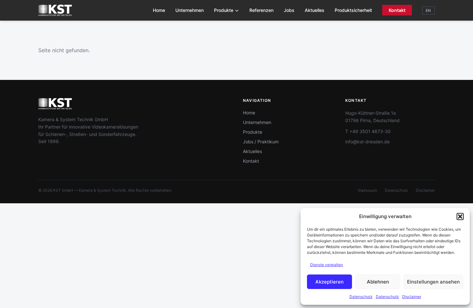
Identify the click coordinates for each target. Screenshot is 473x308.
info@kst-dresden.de (367, 141)
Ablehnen (378, 282)
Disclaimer (411, 296)
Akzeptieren (329, 282)
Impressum (367, 190)
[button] (460, 216)
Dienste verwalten (326, 264)
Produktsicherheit (353, 10)
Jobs (289, 10)
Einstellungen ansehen (433, 282)
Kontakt (397, 10)
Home (159, 10)
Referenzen (261, 10)
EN (428, 10)
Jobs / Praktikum (261, 141)
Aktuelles (314, 10)
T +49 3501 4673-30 (368, 131)
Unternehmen (189, 10)
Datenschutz (361, 296)
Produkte (223, 10)
